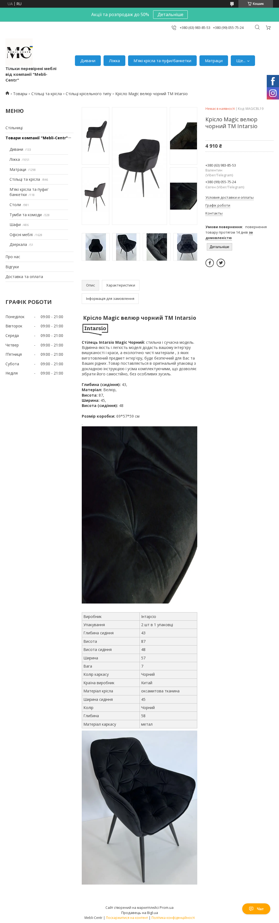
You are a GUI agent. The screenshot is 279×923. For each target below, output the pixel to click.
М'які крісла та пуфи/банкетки (162, 60)
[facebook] (209, 263)
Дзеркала (18, 244)
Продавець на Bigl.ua (139, 912)
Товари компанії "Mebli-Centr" (36, 137)
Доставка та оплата (24, 276)
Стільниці (14, 127)
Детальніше (170, 14)
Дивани (87, 60)
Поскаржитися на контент (127, 917)
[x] (221, 263)
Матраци (214, 60)
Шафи (15, 224)
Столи (15, 204)
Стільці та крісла (46, 93)
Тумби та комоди (26, 214)
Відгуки (12, 266)
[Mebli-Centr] (19, 52)
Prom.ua (167, 907)
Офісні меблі (21, 234)
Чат (260, 909)
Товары (20, 93)
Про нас (12, 256)
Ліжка (114, 60)
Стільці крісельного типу (88, 93)
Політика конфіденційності (173, 917)
